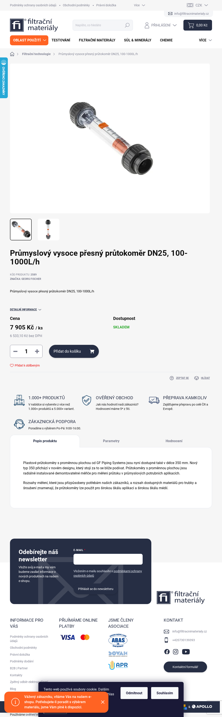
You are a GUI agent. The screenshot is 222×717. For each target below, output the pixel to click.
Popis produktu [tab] (45, 441)
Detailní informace (23, 309)
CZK (199, 5)
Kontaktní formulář (185, 667)
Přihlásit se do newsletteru (95, 589)
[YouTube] (186, 651)
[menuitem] (29, 40)
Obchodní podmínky (76, 5)
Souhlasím (165, 693)
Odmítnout (134, 693)
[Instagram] (175, 651)
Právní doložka (106, 5)
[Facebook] (167, 651)
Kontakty (16, 675)
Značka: (25, 278)
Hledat (127, 25)
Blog (13, 689)
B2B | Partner (19, 668)
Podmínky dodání (21, 661)
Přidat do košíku (67, 351)
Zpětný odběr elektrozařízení (29, 682)
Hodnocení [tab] (174, 441)
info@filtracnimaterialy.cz (189, 631)
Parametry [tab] (111, 441)
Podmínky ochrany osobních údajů (33, 5)
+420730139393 (183, 640)
